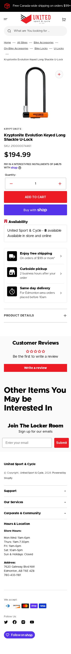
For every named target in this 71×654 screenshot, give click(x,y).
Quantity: (10, 175)
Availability (18, 222)
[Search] (9, 31)
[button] (5, 19)
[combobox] (35, 31)
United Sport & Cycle (31, 473)
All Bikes (22, 42)
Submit (61, 442)
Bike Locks (41, 48)
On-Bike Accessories (16, 48)
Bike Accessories (43, 42)
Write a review (35, 367)
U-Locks (59, 48)
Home (7, 42)
